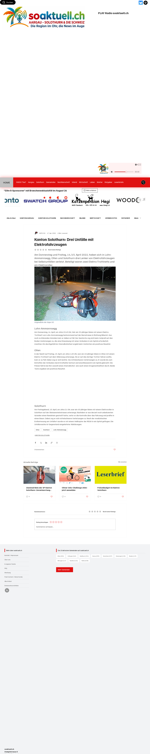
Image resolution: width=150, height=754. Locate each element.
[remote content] (75, 387)
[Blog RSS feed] (7, 590)
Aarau (96, 556)
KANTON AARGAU (27, 218)
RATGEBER (125, 218)
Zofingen (72, 556)
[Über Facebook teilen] (35, 443)
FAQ (6, 568)
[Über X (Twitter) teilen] (41, 443)
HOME (6, 182)
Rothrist (86, 560)
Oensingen (121, 556)
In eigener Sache (10, 564)
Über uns (7, 559)
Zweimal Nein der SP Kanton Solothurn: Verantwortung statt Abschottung (39, 488)
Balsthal (74, 560)
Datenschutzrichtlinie (12, 585)
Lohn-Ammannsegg (59, 430)
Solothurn (46, 430)
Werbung (8, 572)
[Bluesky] (141, 3)
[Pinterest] (146, 3)
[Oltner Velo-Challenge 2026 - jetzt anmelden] (75, 475)
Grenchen (108, 556)
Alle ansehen (122, 462)
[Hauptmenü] (143, 182)
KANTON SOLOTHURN (47, 218)
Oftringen (62, 560)
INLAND (82, 218)
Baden (133, 556)
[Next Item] (140, 200)
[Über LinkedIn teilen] (46, 443)
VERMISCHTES (111, 218)
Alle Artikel (11, 218)
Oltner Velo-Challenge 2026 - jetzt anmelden (75, 488)
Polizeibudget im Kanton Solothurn (108, 488)
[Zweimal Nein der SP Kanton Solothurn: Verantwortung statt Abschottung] (39, 475)
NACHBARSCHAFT (67, 218)
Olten (37, 430)
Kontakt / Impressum (11, 555)
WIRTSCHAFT (95, 218)
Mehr (136, 218)
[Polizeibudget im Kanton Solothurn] (111, 475)
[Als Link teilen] (52, 443)
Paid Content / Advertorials (14, 577)
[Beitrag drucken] (57, 443)
